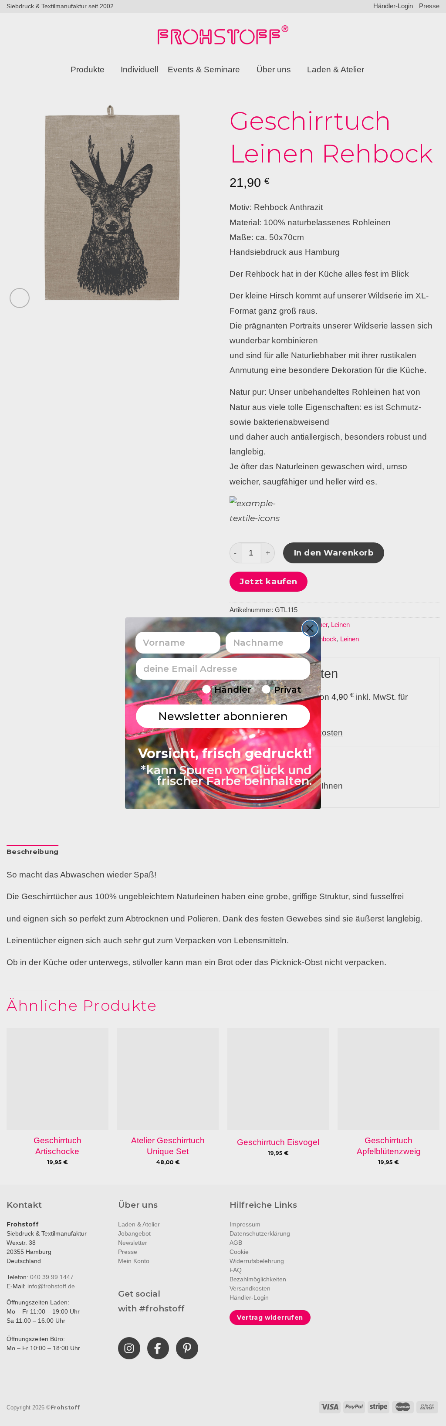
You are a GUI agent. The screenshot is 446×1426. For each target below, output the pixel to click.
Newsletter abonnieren (223, 716)
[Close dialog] (310, 628)
